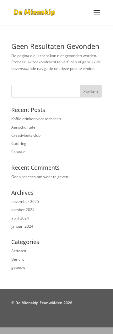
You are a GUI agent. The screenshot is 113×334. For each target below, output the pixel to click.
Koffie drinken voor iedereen (36, 118)
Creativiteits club (25, 135)
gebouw (18, 267)
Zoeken (90, 91)
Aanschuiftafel (23, 127)
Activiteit (18, 250)
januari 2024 (22, 226)
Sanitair (18, 152)
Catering (18, 143)
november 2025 (25, 201)
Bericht (17, 259)
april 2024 (20, 218)
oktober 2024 (23, 209)
